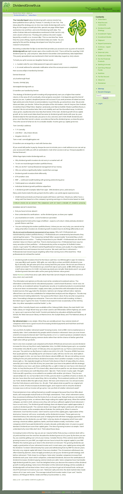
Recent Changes (104, 92)
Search (105, 98)
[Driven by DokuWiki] (76, 493)
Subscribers (33, 15)
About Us (101, 80)
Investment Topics (104, 34)
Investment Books (104, 37)
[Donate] (66, 493)
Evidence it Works (104, 56)
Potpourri (101, 40)
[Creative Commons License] (56, 493)
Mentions (21, 275)
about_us (29, 13)
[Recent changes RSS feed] (46, 493)
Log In (100, 103)
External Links (103, 52)
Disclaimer (102, 83)
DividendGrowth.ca (26, 5)
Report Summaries (104, 43)
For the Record (103, 77)
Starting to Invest (104, 64)
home (23, 13)
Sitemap (101, 89)
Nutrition (101, 73)
